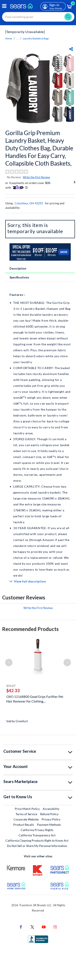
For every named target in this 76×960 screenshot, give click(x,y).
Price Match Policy (27, 809)
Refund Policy (49, 814)
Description (18, 268)
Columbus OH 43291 (29, 203)
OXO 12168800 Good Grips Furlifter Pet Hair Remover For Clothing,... (34, 699)
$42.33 (13, 690)
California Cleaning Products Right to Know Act (36, 840)
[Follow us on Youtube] (43, 926)
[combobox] (38, 17)
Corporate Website (26, 819)
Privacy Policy (51, 819)
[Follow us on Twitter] (32, 926)
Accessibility (51, 809)
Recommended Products (30, 629)
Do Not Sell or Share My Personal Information (37, 846)
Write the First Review (36, 177)
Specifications (19, 277)
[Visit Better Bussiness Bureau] (38, 939)
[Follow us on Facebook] (21, 926)
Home (8, 38)
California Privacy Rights (37, 830)
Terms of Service (26, 814)
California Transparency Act (37, 835)
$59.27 (10, 685)
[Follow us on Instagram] (55, 926)
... (17, 38)
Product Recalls (23, 824)
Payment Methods (49, 824)
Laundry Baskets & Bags (36, 38)
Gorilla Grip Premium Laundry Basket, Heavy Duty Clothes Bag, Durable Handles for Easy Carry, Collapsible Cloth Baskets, (39, 148)
